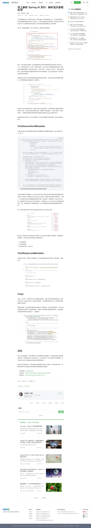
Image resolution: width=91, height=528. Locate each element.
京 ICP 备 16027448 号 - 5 (54, 525)
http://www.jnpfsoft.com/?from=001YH (35, 375)
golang (51, 2)
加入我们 (30, 516)
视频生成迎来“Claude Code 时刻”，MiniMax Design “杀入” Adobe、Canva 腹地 (78, 18)
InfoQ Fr (86, 515)
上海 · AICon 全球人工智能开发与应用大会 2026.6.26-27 (68, 513)
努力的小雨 (30, 371)
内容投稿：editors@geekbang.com (43, 511)
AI (46, 2)
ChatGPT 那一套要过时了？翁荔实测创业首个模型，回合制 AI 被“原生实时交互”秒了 (32, 441)
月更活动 (33, 2)
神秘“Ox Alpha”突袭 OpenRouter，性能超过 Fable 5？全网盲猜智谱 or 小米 (78, 13)
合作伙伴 (30, 515)
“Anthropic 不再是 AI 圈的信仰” (77, 21)
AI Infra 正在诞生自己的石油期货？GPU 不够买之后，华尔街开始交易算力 (78, 34)
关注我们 (30, 518)
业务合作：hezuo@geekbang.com (42, 513)
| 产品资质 (77, 525)
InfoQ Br (86, 516)
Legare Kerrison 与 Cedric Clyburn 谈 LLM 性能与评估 (32, 456)
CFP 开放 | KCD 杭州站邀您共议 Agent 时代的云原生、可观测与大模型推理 (78, 30)
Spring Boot (27, 386)
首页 (28, 2)
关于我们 (30, 511)
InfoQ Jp (86, 513)
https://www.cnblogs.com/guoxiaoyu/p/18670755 (38, 373)
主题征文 (40, 2)
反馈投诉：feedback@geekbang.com (43, 515)
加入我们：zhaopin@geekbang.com (43, 516)
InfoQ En (86, 511)
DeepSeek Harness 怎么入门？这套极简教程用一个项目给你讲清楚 (78, 43)
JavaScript (20, 386)
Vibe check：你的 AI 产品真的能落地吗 (31, 426)
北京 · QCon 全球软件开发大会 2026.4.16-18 (66, 511)
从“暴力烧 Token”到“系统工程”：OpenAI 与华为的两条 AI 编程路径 (32, 470)
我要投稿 (30, 513)
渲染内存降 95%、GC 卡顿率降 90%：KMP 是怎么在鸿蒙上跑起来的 (78, 39)
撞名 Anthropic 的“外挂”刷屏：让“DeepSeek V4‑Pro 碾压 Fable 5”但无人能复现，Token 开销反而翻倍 (78, 25)
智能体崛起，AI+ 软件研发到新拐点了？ (31, 483)
